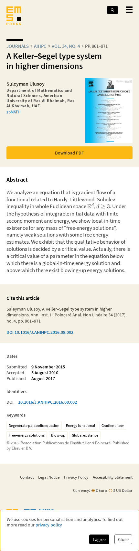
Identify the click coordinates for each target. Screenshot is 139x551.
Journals (17, 46)
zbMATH (13, 111)
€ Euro (101, 490)
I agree (99, 539)
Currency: (81, 490)
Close (123, 539)
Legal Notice (48, 477)
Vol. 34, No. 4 (66, 46)
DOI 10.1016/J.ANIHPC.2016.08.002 (39, 332)
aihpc (40, 46)
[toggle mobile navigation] (129, 9)
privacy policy (49, 525)
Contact (27, 477)
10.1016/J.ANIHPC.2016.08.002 (47, 402)
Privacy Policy (76, 477)
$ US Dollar (123, 490)
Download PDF (69, 153)
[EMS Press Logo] (13, 16)
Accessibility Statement (113, 477)
